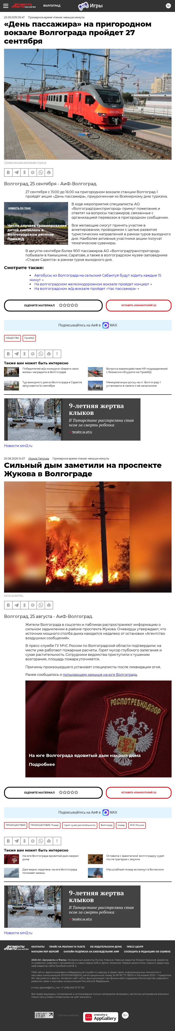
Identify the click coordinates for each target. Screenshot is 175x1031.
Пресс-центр (135, 946)
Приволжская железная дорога (25, 162)
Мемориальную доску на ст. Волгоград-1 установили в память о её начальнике (133, 384)
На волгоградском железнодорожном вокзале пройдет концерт (91, 284)
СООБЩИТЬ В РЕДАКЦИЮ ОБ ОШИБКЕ (147, 951)
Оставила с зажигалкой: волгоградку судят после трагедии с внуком (135, 857)
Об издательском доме (106, 946)
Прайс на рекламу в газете (67, 946)
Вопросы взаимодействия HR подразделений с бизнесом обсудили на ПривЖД (137, 370)
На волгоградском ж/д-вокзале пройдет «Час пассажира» (85, 289)
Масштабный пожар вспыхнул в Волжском (135, 869)
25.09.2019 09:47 (14, 17)
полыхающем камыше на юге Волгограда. (100, 675)
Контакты (37, 946)
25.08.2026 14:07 (14, 458)
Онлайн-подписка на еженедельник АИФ (91, 951)
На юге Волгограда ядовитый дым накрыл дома (85, 755)
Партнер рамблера (68, 1015)
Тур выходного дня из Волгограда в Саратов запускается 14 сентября (52, 384)
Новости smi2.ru (18, 446)
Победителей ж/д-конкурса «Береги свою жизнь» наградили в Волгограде (50, 370)
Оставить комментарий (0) (138, 305)
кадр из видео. (13, 595)
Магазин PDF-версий (45, 951)
